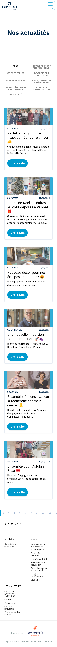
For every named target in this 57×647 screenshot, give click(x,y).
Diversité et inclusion (41, 74)
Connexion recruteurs (9, 607)
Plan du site (9, 603)
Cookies (8, 599)
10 (43, 512)
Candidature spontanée (10, 545)
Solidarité (15, 94)
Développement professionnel (42, 66)
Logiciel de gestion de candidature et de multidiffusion (28, 642)
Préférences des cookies (12, 613)
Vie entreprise (15, 73)
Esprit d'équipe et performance (15, 88)
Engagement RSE (15, 80)
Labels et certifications (41, 88)
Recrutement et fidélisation (41, 81)
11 (50, 512)
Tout (15, 65)
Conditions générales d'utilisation (9, 593)
